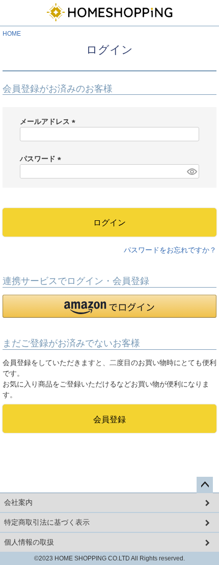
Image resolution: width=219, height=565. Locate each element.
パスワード (42, 159)
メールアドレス (49, 121)
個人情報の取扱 (29, 542)
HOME (12, 33)
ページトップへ (205, 485)
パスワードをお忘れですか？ (170, 250)
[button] (109, 306)
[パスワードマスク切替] (191, 171)
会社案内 (18, 502)
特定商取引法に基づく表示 (47, 522)
